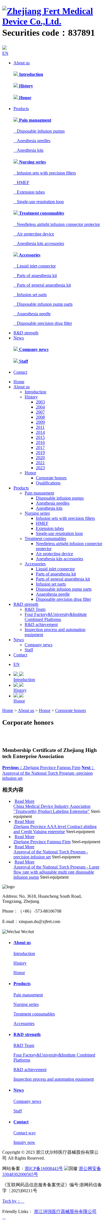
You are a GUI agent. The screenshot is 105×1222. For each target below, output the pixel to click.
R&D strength (25, 332)
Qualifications (48, 482)
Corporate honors (51, 477)
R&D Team (35, 609)
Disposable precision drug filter (42, 323)
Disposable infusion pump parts (43, 304)
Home (18, 381)
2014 (40, 432)
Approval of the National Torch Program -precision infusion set (48, 773)
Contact (20, 372)
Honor (24, 97)
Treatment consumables (41, 213)
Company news (33, 349)
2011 (40, 427)
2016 (40, 442)
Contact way (24, 1132)
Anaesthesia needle (32, 313)
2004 (40, 407)
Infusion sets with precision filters (44, 173)
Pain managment (34, 120)
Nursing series (32, 162)
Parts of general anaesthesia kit (42, 285)
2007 (40, 412)
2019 (40, 452)
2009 (40, 422)
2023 (40, 467)
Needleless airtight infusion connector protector (56, 224)
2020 (40, 457)
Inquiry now (24, 1142)
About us (21, 62)
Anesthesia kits (28, 150)
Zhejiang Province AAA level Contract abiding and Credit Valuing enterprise (55, 829)
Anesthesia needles (31, 140)
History (25, 85)
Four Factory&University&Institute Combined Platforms (56, 617)
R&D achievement (41, 624)
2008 (40, 417)
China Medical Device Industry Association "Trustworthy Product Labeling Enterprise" (51, 809)
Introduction (30, 74)
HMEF (21, 182)
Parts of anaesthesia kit (35, 275)
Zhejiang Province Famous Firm (41, 767)
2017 (40, 447)
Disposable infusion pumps (39, 131)
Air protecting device (33, 234)
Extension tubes (29, 192)
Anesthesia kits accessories (38, 243)
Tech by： (13, 1201)
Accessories (29, 255)
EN (5, 53)
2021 (40, 462)
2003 (40, 402)
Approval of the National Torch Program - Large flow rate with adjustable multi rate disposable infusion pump (56, 872)
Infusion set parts (30, 294)
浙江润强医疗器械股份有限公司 (65, 1211)
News (18, 337)
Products (21, 108)
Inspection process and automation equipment (53, 1079)
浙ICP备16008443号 (44, 1168)
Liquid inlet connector (34, 266)
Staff (23, 361)
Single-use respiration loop (38, 201)
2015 (40, 437)
